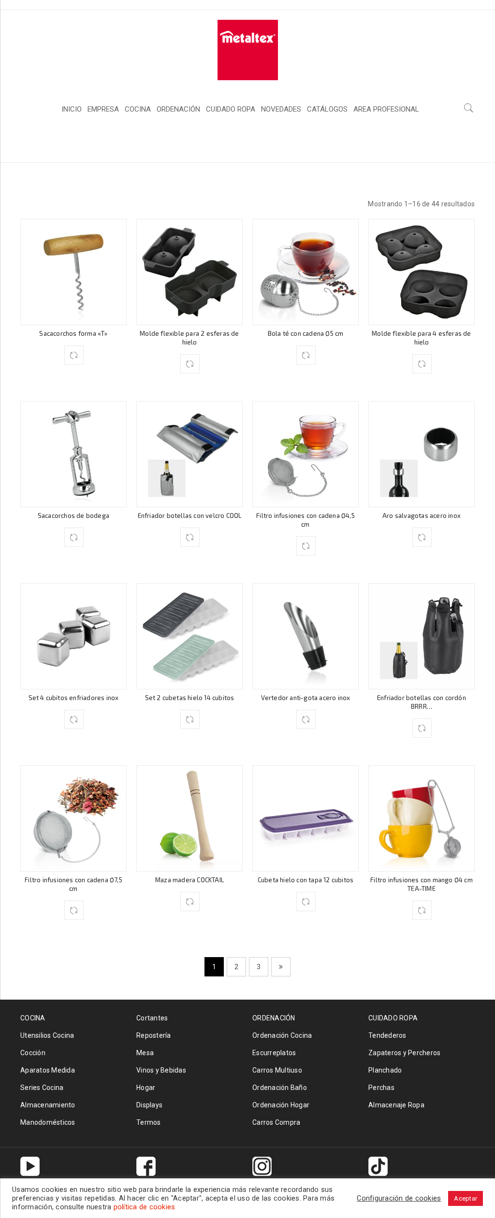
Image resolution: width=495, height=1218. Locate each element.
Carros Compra (276, 1122)
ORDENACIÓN (273, 1018)
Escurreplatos (274, 1053)
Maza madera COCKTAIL (189, 880)
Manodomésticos (47, 1122)
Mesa (145, 1053)
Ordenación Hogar (280, 1105)
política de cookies (144, 1207)
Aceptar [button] (465, 1198)
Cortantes (152, 1018)
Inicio (338, 145)
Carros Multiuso (277, 1070)
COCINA (377, 145)
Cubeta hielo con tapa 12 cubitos (305, 880)
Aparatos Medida (47, 1070)
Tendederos (387, 1035)
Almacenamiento (47, 1105)
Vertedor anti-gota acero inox (305, 698)
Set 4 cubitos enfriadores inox (74, 698)
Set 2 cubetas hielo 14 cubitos (189, 698)
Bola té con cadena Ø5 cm (306, 333)
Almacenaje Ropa (396, 1105)
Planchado (385, 1070)
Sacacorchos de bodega (73, 515)
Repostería (153, 1035)
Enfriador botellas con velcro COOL (190, 515)
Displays (149, 1105)
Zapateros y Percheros (404, 1053)
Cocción (32, 1053)
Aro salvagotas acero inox (421, 515)
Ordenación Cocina (282, 1035)
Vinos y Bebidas (161, 1070)
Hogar (145, 1087)
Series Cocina (41, 1087)
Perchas (381, 1087)
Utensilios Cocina (47, 1035)
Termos (148, 1122)
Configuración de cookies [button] (399, 1198)
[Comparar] (74, 355)
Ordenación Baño (279, 1087)
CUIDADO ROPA (393, 1018)
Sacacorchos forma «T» (73, 333)
